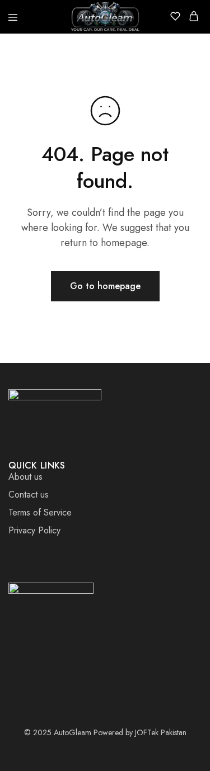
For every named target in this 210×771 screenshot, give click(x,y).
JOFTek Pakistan (160, 732)
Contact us (28, 494)
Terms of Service (40, 512)
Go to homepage (105, 286)
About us (25, 476)
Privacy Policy (34, 530)
